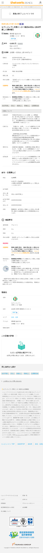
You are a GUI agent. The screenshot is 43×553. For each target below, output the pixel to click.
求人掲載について (6, 511)
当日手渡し (5, 373)
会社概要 (24, 507)
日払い (12, 373)
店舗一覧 (24, 495)
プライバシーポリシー (28, 503)
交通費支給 (34, 373)
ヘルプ (3, 499)
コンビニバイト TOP (21, 434)
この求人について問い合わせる (12, 381)
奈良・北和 (14, 317)
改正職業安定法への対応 (7, 507)
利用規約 (3, 503)
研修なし (27, 373)
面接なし (19, 373)
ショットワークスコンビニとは (9, 495)
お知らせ (24, 499)
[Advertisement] (21, 468)
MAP (12, 38)
